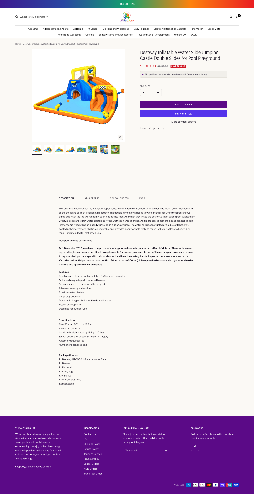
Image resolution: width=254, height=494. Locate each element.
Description (66, 198)
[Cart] (237, 16)
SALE (193, 34)
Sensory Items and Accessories (116, 34)
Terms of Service (93, 454)
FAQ (86, 439)
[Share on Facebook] (150, 129)
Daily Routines (141, 28)
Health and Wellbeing (69, 34)
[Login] (230, 17)
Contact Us (90, 434)
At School (93, 28)
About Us (33, 28)
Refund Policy (91, 449)
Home (18, 44)
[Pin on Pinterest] (154, 129)
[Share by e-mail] (163, 128)
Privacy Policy (91, 458)
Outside (89, 34)
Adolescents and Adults (55, 28)
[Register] (166, 451)
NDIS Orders (92, 198)
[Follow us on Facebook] (195, 447)
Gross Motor (214, 28)
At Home (78, 28)
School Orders (119, 198)
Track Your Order (93, 473)
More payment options (183, 121)
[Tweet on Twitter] (158, 129)
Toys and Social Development (153, 34)
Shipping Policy (92, 444)
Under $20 (180, 34)
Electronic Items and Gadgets (170, 28)
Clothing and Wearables (116, 28)
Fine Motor (197, 28)
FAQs (142, 198)
